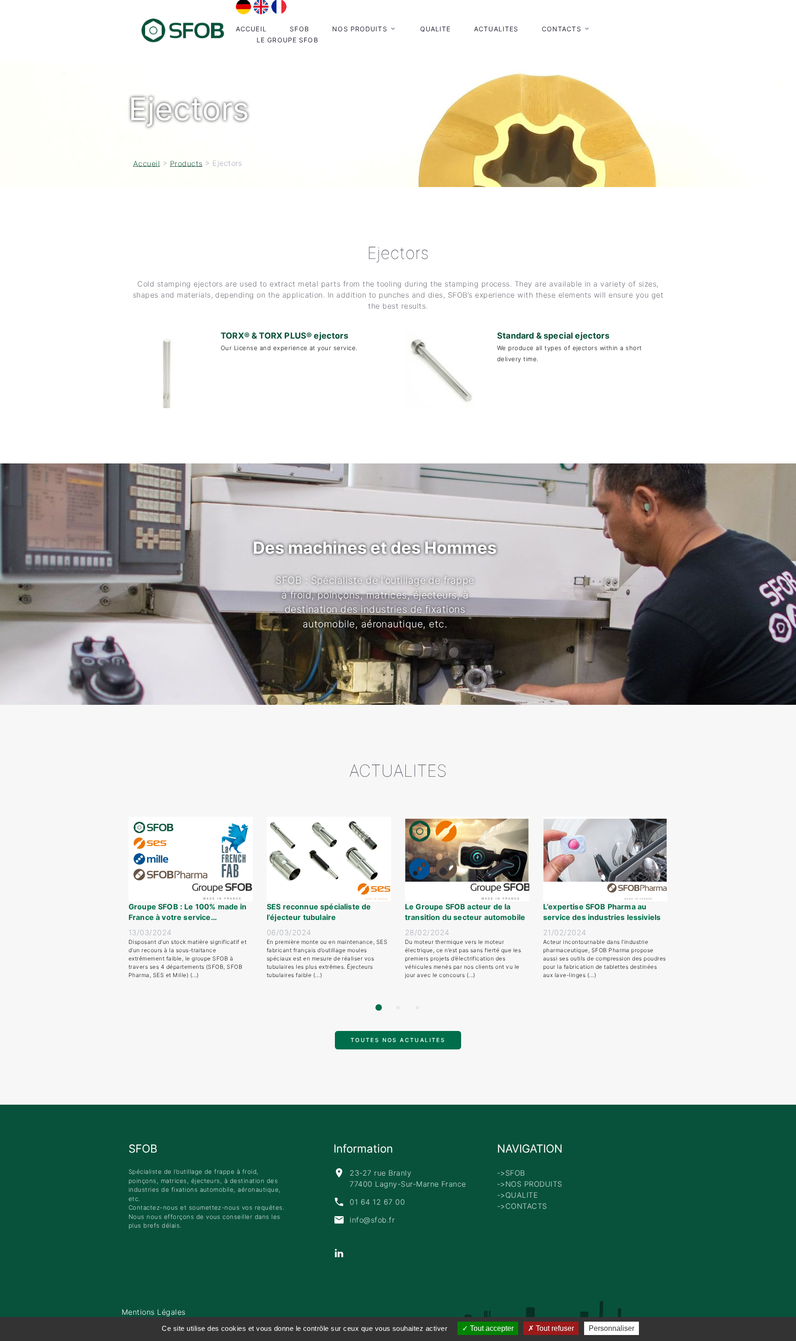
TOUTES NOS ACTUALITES (398, 1044)
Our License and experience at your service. (289, 347)
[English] (261, 6)
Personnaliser (611, 1328)
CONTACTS (561, 29)
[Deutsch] (243, 6)
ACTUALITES (496, 29)
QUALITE (435, 29)
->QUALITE (517, 1195)
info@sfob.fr (372, 1219)
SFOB (299, 29)
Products (186, 163)
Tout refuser (554, 1328)
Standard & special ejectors (553, 335)
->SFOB (511, 1172)
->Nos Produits (529, 1184)
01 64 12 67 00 (377, 1201)
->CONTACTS (522, 1206)
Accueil (251, 29)
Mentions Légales (154, 1312)
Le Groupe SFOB (287, 40)
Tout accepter (491, 1328)
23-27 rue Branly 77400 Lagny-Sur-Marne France (408, 1178)
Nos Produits (359, 29)
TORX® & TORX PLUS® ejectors (284, 335)
